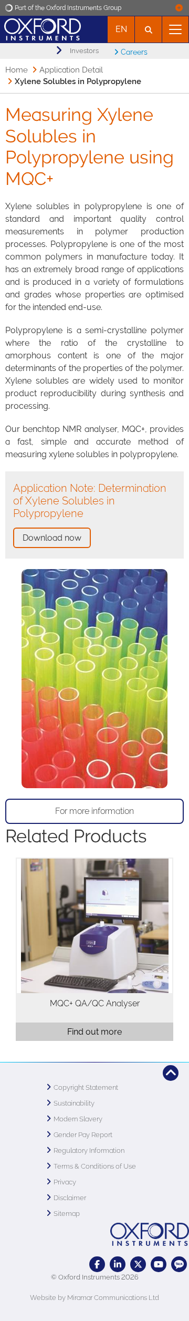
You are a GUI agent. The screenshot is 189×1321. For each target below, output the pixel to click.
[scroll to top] (170, 1073)
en (121, 29)
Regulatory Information (89, 1150)
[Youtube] (158, 1264)
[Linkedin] (117, 1264)
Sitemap (67, 1213)
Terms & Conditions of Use (95, 1166)
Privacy (65, 1182)
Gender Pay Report (83, 1135)
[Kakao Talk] (179, 1264)
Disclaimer (70, 1198)
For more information (94, 811)
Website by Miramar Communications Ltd (94, 1298)
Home (16, 70)
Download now (52, 538)
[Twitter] (138, 1264)
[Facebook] (97, 1264)
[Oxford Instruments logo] (40, 28)
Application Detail (71, 70)
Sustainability (74, 1103)
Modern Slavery (78, 1119)
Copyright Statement (86, 1087)
